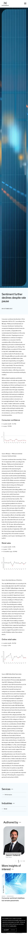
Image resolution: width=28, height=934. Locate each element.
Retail (5, 809)
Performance (8, 794)
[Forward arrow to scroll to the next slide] (23, 861)
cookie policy (13, 926)
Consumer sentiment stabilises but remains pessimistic (13, 899)
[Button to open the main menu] (25, 4)
